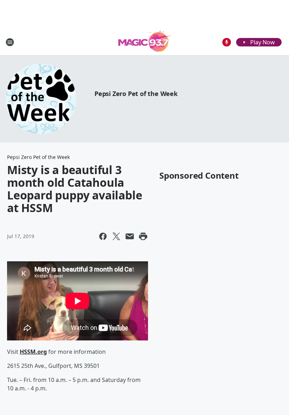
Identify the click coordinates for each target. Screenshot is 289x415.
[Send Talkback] (226, 42)
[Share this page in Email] (130, 236)
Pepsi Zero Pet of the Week (136, 93)
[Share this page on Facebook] (103, 236)
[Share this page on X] (116, 236)
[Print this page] (143, 236)
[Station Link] (144, 42)
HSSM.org (33, 352)
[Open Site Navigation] (10, 42)
